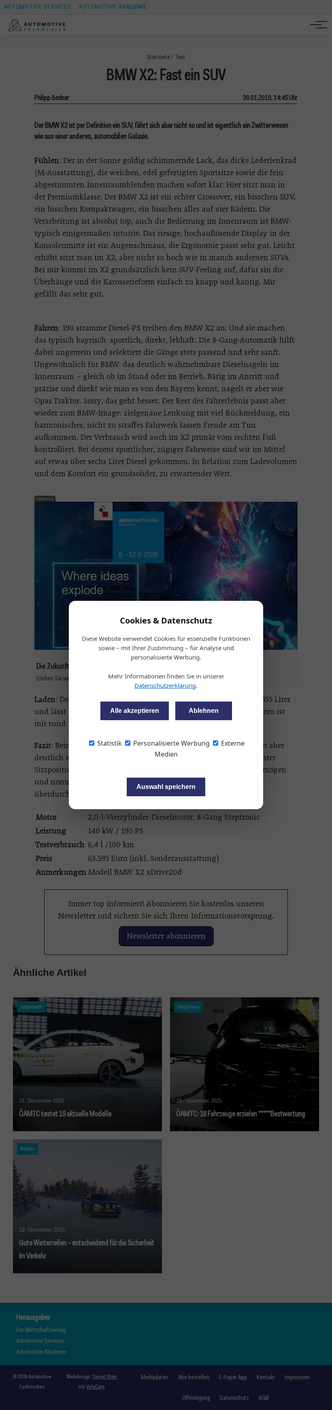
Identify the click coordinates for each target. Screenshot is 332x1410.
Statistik (109, 743)
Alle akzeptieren (134, 710)
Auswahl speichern (166, 786)
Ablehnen (204, 710)
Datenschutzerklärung (165, 685)
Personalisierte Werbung (171, 743)
